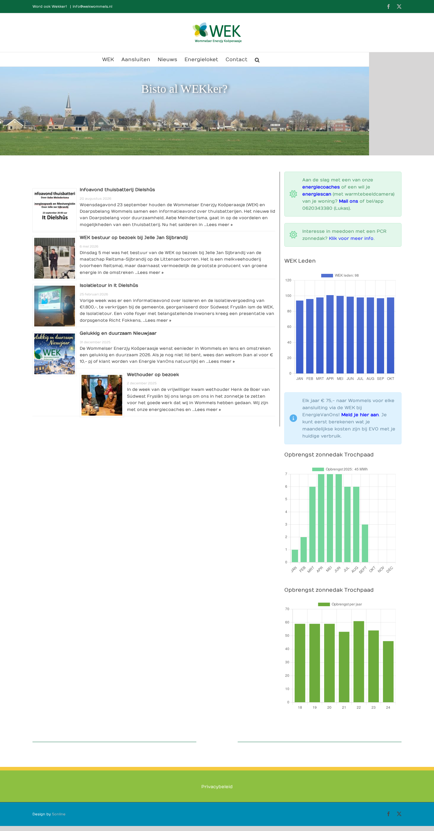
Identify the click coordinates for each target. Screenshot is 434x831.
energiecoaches (321, 187)
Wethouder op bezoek (153, 374)
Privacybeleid (217, 804)
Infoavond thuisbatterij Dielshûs (117, 189)
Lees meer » (220, 224)
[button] (257, 59)
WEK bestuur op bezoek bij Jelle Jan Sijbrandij (134, 237)
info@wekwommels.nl (92, 6)
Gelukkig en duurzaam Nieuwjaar (118, 333)
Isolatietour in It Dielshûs (109, 285)
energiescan (316, 194)
